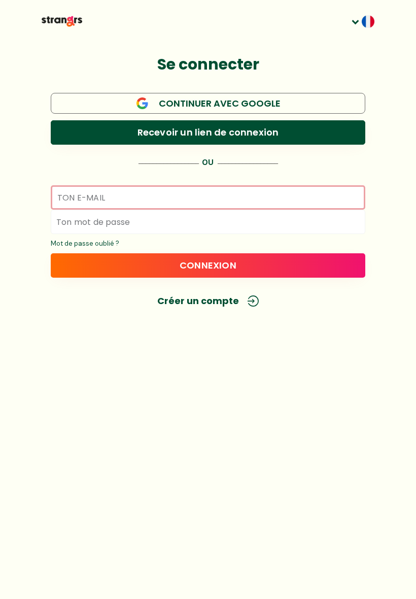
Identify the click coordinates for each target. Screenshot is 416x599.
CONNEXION (208, 265)
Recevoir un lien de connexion (208, 132)
